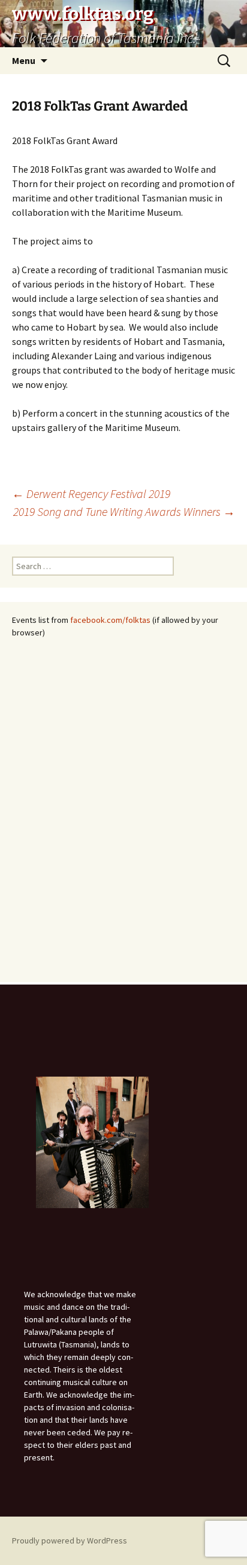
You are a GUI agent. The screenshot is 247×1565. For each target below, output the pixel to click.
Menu (23, 60)
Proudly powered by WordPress (69, 1540)
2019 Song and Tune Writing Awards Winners (124, 511)
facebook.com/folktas (110, 620)
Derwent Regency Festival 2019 (91, 493)
